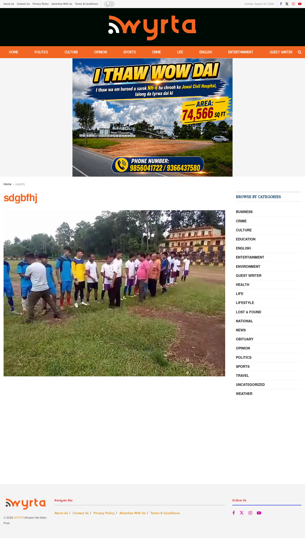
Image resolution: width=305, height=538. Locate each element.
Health (242, 284)
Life (180, 52)
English (205, 52)
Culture (71, 52)
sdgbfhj (20, 184)
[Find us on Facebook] (281, 4)
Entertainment (240, 52)
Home (13, 52)
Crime (156, 52)
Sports (129, 52)
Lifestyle (245, 302)
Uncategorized (250, 384)
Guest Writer (281, 52)
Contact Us (23, 4)
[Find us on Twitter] (287, 4)
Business (244, 211)
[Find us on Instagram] (293, 4)
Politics (41, 52)
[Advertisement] (152, 450)
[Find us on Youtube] (299, 4)
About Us (9, 4)
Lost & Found (248, 311)
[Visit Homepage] (153, 27)
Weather (244, 393)
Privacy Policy (41, 4)
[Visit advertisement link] (152, 117)
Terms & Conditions (86, 4)
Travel (242, 375)
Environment (248, 266)
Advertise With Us (61, 4)
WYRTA (19, 517)
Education (245, 239)
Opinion (100, 52)
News (241, 330)
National (244, 321)
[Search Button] (299, 52)
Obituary (244, 339)
